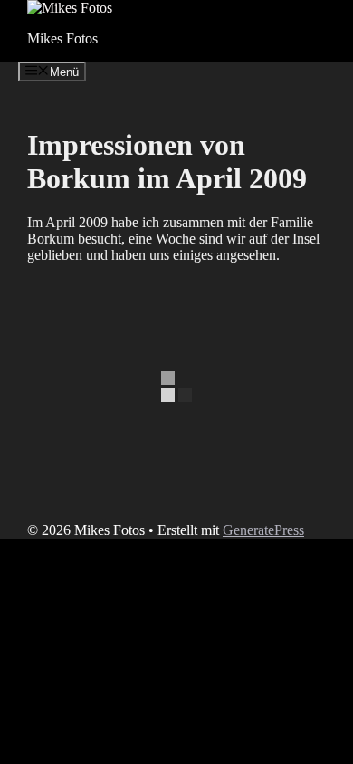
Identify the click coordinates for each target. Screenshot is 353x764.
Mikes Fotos (62, 38)
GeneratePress (263, 530)
